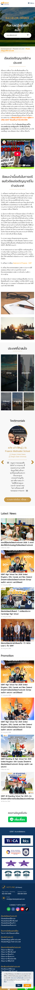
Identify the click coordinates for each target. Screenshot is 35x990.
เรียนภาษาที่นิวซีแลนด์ (8, 952)
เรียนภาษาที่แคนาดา (7, 956)
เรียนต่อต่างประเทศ (7, 937)
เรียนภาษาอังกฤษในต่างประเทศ (11, 947)
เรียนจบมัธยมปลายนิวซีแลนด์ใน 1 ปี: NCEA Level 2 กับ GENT (15, 644)
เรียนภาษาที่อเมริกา (7, 954)
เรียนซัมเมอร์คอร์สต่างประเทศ (10, 966)
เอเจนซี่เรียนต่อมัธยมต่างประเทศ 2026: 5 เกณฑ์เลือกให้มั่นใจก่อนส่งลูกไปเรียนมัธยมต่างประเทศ (17, 543)
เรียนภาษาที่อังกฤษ (7, 950)
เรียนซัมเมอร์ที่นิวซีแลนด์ (9, 971)
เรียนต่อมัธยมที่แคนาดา (8, 925)
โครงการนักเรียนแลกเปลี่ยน (9, 930)
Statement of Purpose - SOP (22, 263)
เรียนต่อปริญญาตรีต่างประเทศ (11, 939)
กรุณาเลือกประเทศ (12, 35)
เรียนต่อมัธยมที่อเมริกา (8, 923)
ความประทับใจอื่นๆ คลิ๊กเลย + (17, 499)
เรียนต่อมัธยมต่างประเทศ (9, 916)
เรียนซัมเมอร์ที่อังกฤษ (8, 969)
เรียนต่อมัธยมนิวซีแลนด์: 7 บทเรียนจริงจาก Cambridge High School (15, 612)
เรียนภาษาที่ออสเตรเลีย (8, 958)
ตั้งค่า (5, 982)
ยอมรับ (27, 985)
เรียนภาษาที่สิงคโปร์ (7, 961)
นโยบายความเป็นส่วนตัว (17, 978)
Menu (31, 3)
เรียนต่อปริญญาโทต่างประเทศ (11, 942)
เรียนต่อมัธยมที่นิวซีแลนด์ (9, 921)
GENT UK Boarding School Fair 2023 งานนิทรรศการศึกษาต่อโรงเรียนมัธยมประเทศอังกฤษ (17, 797)
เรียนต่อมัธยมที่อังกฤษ (8, 918)
